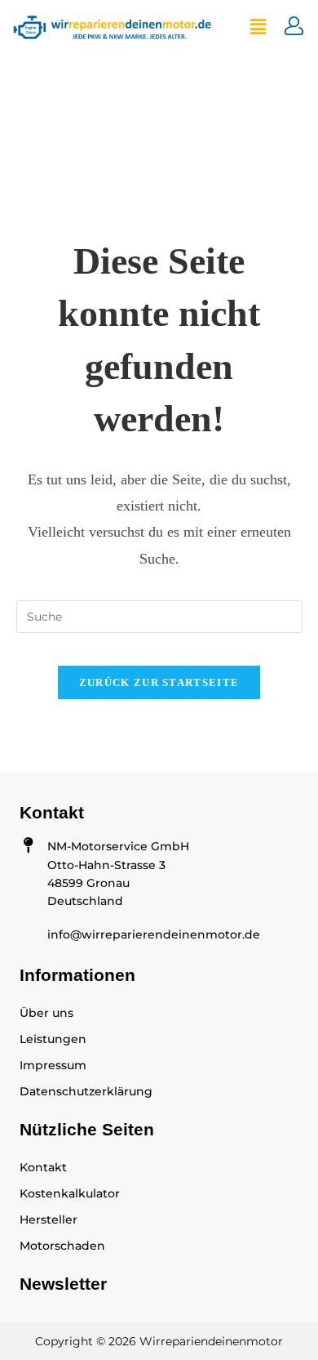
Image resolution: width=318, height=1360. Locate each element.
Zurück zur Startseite (159, 682)
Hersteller (48, 1219)
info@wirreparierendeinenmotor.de (153, 934)
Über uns (46, 1013)
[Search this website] (159, 616)
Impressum (53, 1065)
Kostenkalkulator (70, 1193)
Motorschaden (62, 1245)
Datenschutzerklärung (86, 1091)
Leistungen (53, 1039)
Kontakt (43, 1167)
